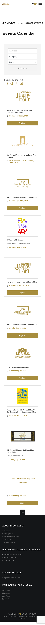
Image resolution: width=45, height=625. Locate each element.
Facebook (6, 590)
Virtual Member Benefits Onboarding (22, 197)
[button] (6, 83)
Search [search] (23, 68)
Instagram (7, 593)
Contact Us (7, 539)
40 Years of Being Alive (16, 240)
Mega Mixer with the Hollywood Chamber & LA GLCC (19, 111)
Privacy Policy (8, 534)
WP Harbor (31, 614)
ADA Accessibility (9, 542)
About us (7, 531)
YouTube (7, 596)
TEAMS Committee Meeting (18, 367)
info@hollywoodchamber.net (11, 578)
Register (22, 123)
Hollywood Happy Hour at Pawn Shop (22, 282)
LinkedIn (7, 599)
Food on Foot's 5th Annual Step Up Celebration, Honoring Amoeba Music (22, 411)
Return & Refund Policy (11, 536)
